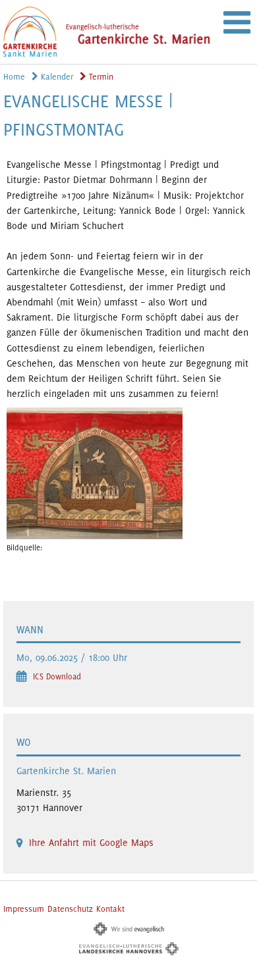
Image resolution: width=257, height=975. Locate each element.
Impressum (23, 909)
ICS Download (57, 676)
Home (14, 77)
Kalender (55, 77)
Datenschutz (70, 909)
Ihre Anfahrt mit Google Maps (91, 842)
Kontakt (110, 909)
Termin (99, 77)
